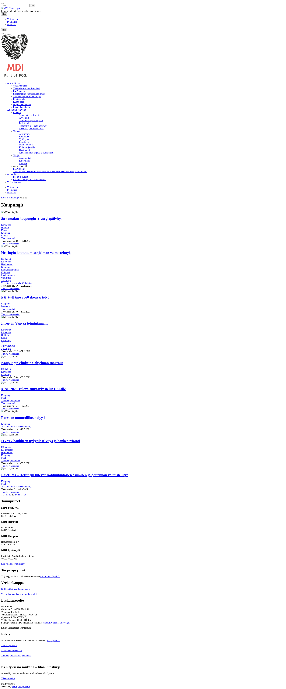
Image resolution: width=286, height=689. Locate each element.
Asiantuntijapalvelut (16, 110)
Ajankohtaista (13, 174)
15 (19, 494)
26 (25, 494)
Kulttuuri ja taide (27, 147)
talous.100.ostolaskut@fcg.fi (56, 622)
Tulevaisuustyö (8, 238)
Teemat (16, 131)
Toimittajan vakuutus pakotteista (16, 655)
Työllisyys (24, 139)
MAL (4, 398)
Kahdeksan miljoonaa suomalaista (29, 179)
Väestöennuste (20, 85)
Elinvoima (24, 136)
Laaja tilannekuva (21, 107)
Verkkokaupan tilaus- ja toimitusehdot (19, 594)
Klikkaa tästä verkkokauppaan (15, 589)
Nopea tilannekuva (22, 104)
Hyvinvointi (24, 150)
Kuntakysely (19, 99)
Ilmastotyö (24, 142)
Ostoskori (11, 24)
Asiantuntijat (25, 158)
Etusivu (4, 197)
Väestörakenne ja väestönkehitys (16, 283)
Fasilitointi (24, 123)
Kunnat (4, 235)
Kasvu (4, 230)
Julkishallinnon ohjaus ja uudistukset (36, 152)
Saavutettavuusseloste (11, 650)
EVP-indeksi (19, 91)
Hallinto (5, 227)
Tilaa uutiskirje (8, 678)
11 (7, 494)
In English (12, 22)
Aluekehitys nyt (14, 83)
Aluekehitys (24, 134)
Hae (4, 14)
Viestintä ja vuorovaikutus (31, 128)
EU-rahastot (7, 450)
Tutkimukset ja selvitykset (31, 120)
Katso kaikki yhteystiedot (13, 563)
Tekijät (16, 155)
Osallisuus (6, 277)
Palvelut (17, 112)
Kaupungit (14, 197)
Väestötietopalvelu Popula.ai (26, 88)
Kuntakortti (18, 101)
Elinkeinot (6, 259)
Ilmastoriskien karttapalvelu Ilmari (29, 93)
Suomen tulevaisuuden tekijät (27, 96)
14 (16, 494)
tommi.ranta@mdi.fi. (50, 576)
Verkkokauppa (14, 182)
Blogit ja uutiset (20, 177)
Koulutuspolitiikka (10, 269)
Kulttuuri (5, 272)
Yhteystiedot (13, 19)
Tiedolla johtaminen (10, 400)
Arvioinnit (24, 118)
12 (10, 494)
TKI (3, 343)
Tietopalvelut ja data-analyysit (33, 126)
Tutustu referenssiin (10, 243)
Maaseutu (5, 306)
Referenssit (24, 160)
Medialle (23, 163)
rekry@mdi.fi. (53, 640)
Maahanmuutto (26, 144)
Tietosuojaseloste (9, 645)
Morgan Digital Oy (21, 686)
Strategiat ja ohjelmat (29, 115)
